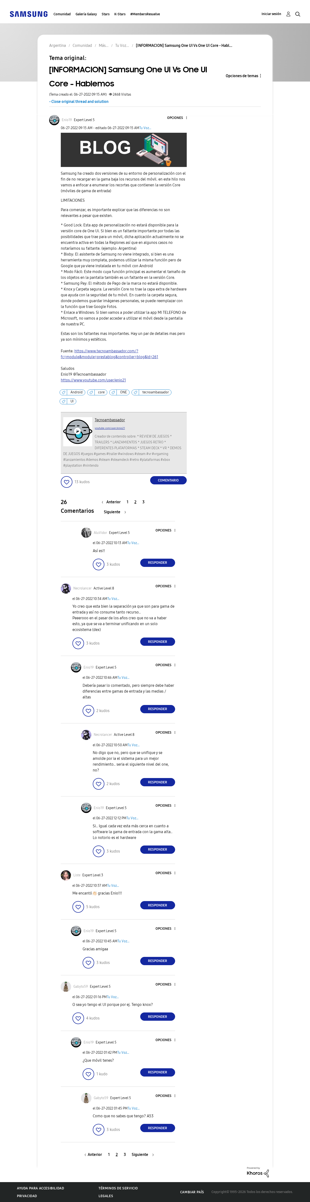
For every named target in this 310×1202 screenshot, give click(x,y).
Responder (157, 563)
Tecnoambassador (110, 420)
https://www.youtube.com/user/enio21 (93, 380)
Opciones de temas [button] (242, 76)
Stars (105, 14)
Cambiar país (192, 1192)
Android (76, 392)
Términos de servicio (118, 1188)
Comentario (168, 480)
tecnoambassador (155, 392)
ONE (123, 392)
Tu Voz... (145, 128)
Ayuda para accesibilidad (40, 1188)
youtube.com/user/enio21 (110, 428)
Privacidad (27, 1196)
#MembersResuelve (145, 14)
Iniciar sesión (271, 14)
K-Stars (119, 14)
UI (72, 401)
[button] (178, 118)
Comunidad (62, 14)
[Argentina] (28, 13)
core (101, 392)
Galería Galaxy (86, 14)
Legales (106, 1196)
